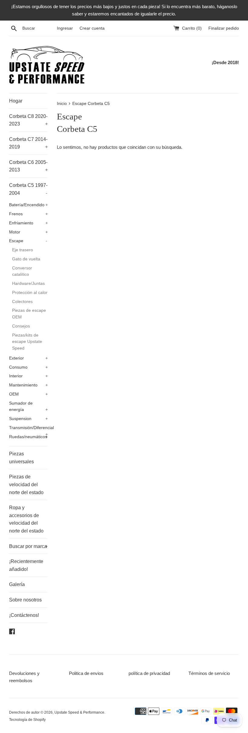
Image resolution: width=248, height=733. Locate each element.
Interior (28, 376)
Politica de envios (86, 673)
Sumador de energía (28, 406)
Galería (17, 584)
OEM (28, 394)
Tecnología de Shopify (27, 720)
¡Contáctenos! (24, 615)
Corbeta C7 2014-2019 (28, 143)
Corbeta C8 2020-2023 (28, 120)
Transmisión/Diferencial (28, 428)
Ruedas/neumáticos (28, 437)
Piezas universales (21, 457)
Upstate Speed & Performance (79, 712)
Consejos (21, 326)
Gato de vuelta (26, 259)
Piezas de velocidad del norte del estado (26, 484)
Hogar (15, 100)
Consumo (28, 367)
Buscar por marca (28, 546)
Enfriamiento (28, 223)
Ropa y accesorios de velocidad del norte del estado (26, 519)
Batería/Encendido (28, 205)
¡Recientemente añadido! (26, 565)
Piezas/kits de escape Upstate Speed (27, 342)
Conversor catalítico (22, 271)
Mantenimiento (28, 385)
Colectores (22, 301)
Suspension (28, 418)
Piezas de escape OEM (29, 313)
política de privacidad (149, 673)
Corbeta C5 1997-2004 (28, 189)
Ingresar (65, 28)
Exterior (28, 358)
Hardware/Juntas (28, 283)
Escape (28, 241)
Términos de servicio (209, 673)
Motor (28, 232)
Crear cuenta (92, 28)
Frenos (28, 214)
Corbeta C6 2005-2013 (28, 166)
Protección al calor (29, 292)
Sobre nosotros (25, 599)
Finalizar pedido (223, 28)
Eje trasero (22, 250)
